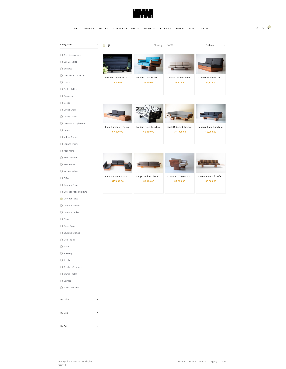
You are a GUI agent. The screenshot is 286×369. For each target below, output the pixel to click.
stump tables (70, 273)
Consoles (68, 96)
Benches (68, 68)
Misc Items (69, 150)
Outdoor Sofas (71, 198)
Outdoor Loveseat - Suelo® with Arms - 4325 (191, 176)
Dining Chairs (70, 109)
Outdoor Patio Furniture (75, 191)
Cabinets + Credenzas (74, 75)
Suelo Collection (71, 287)
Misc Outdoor (70, 157)
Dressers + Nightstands (75, 123)
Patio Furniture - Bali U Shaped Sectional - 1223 (129, 176)
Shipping (213, 361)
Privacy (192, 361)
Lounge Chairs (71, 143)
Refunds (182, 361)
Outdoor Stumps (72, 205)
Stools (67, 260)
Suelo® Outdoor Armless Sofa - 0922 (186, 77)
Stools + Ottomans (73, 267)
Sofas (66, 246)
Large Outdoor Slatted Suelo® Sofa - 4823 (158, 176)
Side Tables (69, 239)
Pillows (67, 219)
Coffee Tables (70, 89)
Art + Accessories (72, 55)
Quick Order (69, 226)
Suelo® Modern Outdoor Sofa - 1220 (124, 77)
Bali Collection (70, 61)
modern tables (71, 171)
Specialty (68, 253)
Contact (202, 361)
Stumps (67, 280)
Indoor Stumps (71, 137)
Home (67, 130)
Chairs (67, 82)
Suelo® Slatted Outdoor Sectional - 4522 (188, 127)
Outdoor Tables (71, 212)
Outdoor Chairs (71, 185)
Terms (223, 361)
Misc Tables (69, 164)
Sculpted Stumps (72, 232)
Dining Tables (70, 116)
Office (67, 178)
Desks (67, 102)
